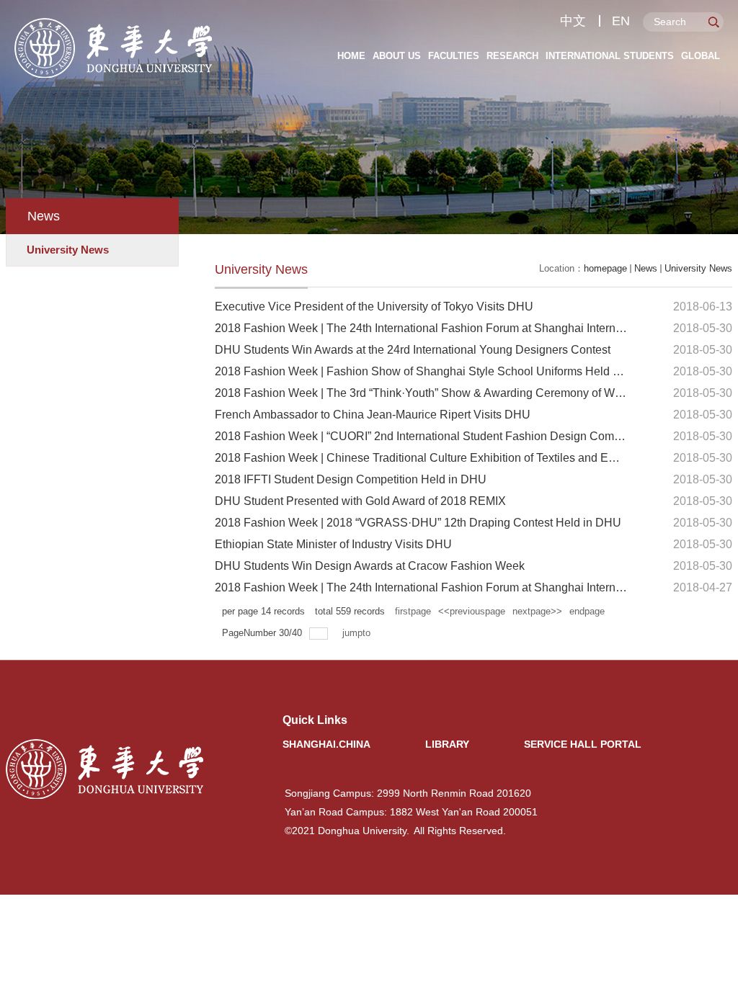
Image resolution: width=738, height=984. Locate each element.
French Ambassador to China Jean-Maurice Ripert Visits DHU (372, 414)
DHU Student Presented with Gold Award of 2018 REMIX (360, 501)
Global (700, 55)
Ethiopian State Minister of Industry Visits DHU (333, 544)
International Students (610, 55)
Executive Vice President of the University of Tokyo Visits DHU (374, 306)
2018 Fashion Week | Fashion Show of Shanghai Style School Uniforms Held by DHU (434, 371)
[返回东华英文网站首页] (114, 22)
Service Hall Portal (582, 744)
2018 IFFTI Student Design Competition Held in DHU (350, 479)
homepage (605, 268)
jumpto (357, 632)
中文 (573, 21)
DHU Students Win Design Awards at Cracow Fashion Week (370, 566)
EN (621, 21)
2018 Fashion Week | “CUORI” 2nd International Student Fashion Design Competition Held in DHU (467, 436)
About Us (397, 55)
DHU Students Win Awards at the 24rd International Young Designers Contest (412, 350)
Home (351, 55)
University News (698, 268)
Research (512, 55)
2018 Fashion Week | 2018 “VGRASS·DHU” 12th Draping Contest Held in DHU (418, 522)
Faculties (453, 55)
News (645, 268)
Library (447, 744)
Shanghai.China (326, 744)
